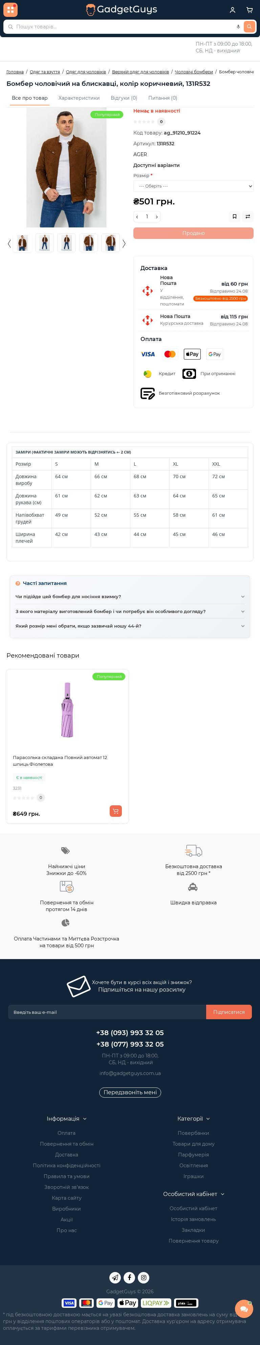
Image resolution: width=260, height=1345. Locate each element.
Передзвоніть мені (130, 1092)
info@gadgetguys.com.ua (130, 1073)
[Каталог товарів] (10, 10)
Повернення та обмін (66, 1144)
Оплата (66, 1133)
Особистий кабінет (193, 1208)
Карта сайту (67, 1198)
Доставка (66, 1155)
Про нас (67, 1230)
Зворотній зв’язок (66, 1187)
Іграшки (193, 1176)
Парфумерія (193, 1155)
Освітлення (193, 1166)
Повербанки (193, 1133)
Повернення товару (194, 1241)
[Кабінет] (232, 10)
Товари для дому (194, 1144)
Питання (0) (162, 98)
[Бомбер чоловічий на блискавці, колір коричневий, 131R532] (66, 167)
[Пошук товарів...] (249, 26)
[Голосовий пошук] (238, 26)
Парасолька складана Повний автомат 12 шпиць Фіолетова (60, 761)
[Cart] (249, 10)
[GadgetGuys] (121, 10)
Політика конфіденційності (67, 1166)
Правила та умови (67, 1176)
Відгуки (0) (124, 98)
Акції (67, 1220)
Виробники (66, 1209)
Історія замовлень (193, 1219)
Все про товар (30, 98)
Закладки (193, 1230)
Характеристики (79, 98)
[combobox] (130, 27)
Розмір (141, 175)
